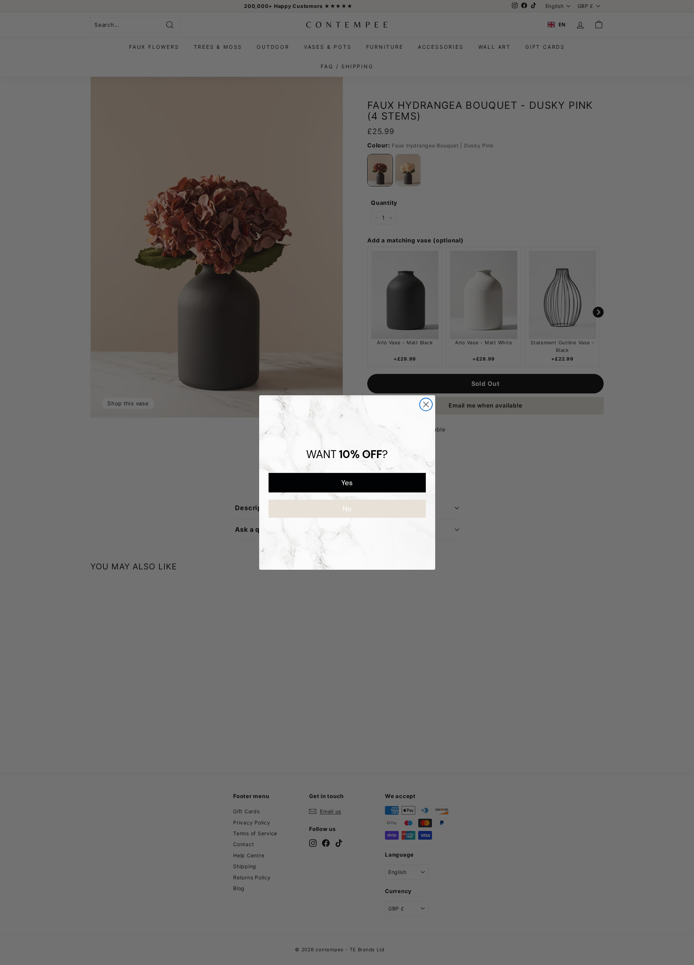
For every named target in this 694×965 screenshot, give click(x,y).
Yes (347, 482)
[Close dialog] (426, 404)
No (347, 508)
